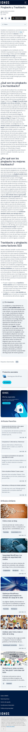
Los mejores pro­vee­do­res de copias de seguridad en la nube (12, 456)
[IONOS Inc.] (14, 713)
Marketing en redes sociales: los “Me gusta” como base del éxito (13, 670)
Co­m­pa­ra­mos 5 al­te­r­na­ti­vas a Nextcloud (13, 441)
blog (21, 32)
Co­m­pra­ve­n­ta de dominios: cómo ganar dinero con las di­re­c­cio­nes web (13, 427)
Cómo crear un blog (9, 521)
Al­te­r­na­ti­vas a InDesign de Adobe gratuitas (14, 485)
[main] (14, 198)
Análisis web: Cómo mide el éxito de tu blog (12, 633)
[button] (14, 403)
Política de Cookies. (10, 726)
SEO (17, 362)
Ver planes (7, 382)
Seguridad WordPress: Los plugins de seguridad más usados (12, 557)
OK (3, 729)
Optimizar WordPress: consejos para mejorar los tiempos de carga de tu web (12, 596)
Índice (5, 24)
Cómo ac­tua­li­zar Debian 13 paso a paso (12, 471)
